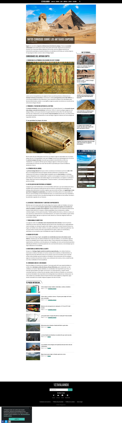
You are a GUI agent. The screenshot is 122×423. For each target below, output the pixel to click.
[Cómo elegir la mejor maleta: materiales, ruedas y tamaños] (33, 289)
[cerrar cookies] (31, 408)
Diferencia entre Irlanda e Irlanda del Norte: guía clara (54, 325)
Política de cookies (70, 401)
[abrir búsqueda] (79, 1)
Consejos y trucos (52, 288)
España (49, 348)
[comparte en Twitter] (6, 421)
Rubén (28, 42)
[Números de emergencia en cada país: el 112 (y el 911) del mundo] (33, 308)
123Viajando (45, 2)
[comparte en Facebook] (2, 421)
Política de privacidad (58, 401)
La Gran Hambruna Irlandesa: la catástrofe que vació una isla (56, 335)
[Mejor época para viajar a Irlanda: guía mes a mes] (33, 356)
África (69, 1)
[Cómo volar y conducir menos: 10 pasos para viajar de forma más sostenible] (33, 299)
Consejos (53, 1)
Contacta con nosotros (45, 401)
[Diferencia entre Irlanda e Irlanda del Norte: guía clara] (33, 327)
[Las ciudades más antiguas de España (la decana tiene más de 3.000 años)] (33, 347)
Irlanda (49, 327)
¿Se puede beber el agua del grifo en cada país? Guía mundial (56, 315)
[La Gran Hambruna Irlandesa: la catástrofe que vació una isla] (33, 337)
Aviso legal (79, 401)
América (65, 1)
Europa (57, 1)
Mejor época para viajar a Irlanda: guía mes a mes (53, 354)
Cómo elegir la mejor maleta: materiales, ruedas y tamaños (55, 286)
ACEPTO (17, 419)
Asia (61, 1)
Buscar (70, 389)
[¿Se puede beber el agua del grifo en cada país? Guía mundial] (33, 318)
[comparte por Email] (9, 421)
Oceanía (74, 1)
